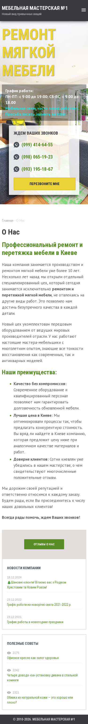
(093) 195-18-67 (37, 169)
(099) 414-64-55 (37, 145)
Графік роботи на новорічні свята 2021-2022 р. (39, 604)
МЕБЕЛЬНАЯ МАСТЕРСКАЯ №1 (35, 10)
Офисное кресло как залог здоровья (33, 658)
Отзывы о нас (44, 544)
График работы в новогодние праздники (35, 622)
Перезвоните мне (45, 184)
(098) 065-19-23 (37, 157)
